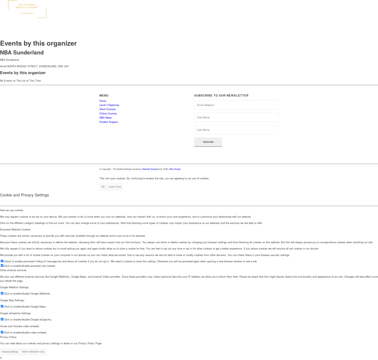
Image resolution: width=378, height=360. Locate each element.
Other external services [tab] (13, 270)
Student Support (108, 122)
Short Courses (107, 109)
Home (102, 101)
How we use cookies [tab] (11, 210)
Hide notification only (33, 351)
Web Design (175, 168)
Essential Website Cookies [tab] (15, 229)
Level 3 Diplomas (109, 105)
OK (103, 186)
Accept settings (10, 351)
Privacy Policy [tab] (8, 337)
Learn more (115, 186)
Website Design (149, 168)
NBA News (105, 117)
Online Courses (108, 113)
